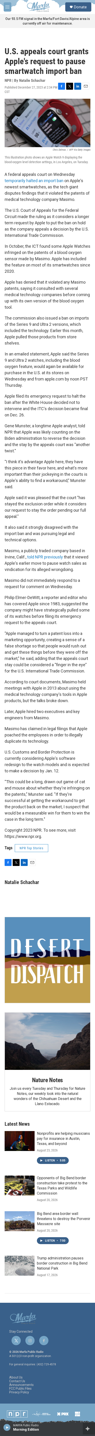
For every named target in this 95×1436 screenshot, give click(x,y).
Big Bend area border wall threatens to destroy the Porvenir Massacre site (63, 1218)
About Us (16, 1377)
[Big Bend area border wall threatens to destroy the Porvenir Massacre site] (20, 1221)
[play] (7, 1427)
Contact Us (17, 1381)
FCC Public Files (20, 1388)
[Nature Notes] (47, 1041)
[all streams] (89, 1428)
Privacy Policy (19, 1392)
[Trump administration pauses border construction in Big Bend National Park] (20, 1266)
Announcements (21, 1385)
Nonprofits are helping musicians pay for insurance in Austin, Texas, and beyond (63, 1138)
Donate (80, 7)
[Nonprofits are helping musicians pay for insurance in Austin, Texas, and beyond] (20, 1141)
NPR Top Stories (31, 848)
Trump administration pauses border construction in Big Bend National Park (62, 1263)
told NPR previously (45, 557)
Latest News (17, 1124)
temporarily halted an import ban (34, 180)
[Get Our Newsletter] (47, 960)
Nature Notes (47, 1080)
